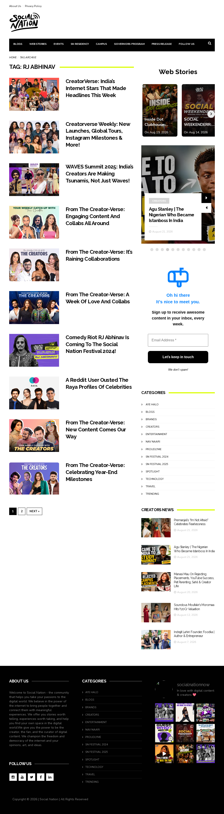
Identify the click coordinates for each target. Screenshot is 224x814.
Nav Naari (153, 441)
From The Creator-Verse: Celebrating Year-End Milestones (95, 472)
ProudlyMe (153, 449)
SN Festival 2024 (157, 456)
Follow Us (186, 44)
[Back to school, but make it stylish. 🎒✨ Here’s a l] (185, 754)
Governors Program (129, 44)
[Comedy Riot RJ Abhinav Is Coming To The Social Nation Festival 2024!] (34, 350)
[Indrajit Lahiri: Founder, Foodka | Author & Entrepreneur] (156, 639)
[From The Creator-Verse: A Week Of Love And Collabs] (34, 307)
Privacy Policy (33, 6)
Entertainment (156, 434)
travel (150, 486)
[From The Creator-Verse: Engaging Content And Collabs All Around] (34, 222)
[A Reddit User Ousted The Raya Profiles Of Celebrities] (34, 393)
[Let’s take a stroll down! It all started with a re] (205, 712)
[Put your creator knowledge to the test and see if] (164, 733)
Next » (34, 511)
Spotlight (153, 471)
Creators (159, 201)
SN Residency (80, 44)
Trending (152, 494)
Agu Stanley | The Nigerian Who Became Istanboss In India (171, 215)
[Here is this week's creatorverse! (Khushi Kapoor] (205, 754)
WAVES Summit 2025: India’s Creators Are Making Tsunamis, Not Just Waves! (99, 173)
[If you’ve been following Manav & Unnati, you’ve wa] (205, 733)
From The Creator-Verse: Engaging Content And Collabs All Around (95, 216)
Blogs (17, 44)
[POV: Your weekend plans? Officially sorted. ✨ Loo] (185, 733)
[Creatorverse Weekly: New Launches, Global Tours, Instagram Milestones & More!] (34, 137)
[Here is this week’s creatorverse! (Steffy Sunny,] (164, 712)
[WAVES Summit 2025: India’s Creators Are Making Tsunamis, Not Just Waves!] (34, 179)
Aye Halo (152, 404)
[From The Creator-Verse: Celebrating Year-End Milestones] (34, 478)
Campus (101, 44)
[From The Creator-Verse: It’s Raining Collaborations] (34, 264)
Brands (151, 419)
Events (59, 44)
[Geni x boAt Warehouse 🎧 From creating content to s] (185, 712)
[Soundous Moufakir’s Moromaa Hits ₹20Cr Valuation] (156, 612)
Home (12, 57)
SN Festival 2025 (157, 464)
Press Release (162, 44)
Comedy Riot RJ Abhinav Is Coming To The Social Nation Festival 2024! (97, 344)
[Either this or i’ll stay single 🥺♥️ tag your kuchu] (164, 754)
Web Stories (38, 44)
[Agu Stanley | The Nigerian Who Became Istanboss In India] (156, 554)
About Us (15, 6)
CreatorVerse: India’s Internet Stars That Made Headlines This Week (96, 88)
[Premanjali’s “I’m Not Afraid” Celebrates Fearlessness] (156, 528)
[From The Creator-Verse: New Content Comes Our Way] (34, 435)
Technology (155, 479)
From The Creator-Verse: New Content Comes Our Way (96, 429)
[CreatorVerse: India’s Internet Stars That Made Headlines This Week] (34, 94)
